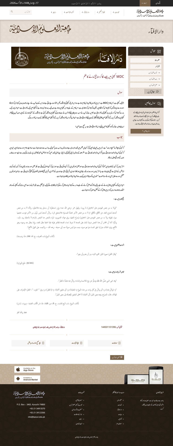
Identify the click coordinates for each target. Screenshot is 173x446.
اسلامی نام (119, 424)
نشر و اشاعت (70, 12)
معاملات (114, 343)
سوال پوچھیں (147, 131)
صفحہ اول (119, 400)
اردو (145, 3)
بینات (120, 414)
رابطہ (54, 12)
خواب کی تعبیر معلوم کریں (75, 405)
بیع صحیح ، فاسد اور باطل (34, 343)
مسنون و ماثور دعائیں (77, 410)
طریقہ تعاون (79, 424)
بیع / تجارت (75, 343)
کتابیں (120, 419)
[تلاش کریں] (11, 12)
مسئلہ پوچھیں (79, 400)
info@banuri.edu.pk (36, 417)
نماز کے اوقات (78, 414)
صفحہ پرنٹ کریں (116, 357)
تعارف (117, 12)
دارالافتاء (86, 12)
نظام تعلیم (102, 12)
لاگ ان (158, 3)
